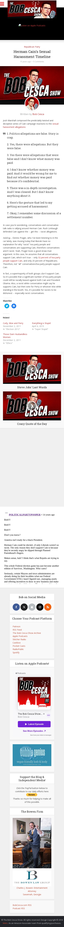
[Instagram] (39, 607)
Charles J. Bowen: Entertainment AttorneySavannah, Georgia (32, 891)
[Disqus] (32, 467)
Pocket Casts (19, 646)
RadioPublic (18, 649)
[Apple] (32, 607)
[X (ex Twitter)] (24, 607)
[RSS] (47, 607)
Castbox (17, 642)
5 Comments (38, 61)
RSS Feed (17, 629)
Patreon (16, 626)
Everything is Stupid (41, 323)
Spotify (16, 652)
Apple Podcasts (20, 636)
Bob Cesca (38, 114)
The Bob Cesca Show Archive (27, 633)
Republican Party (32, 46)
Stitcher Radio (19, 639)
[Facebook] (16, 607)
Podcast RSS (19, 908)
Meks (5, 923)
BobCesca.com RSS (22, 905)
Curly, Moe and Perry (13, 323)
